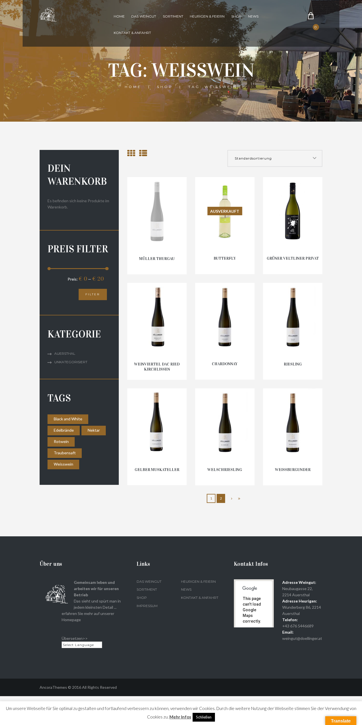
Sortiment (173, 16)
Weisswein (63, 464)
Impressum (147, 606)
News (253, 16)
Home (119, 16)
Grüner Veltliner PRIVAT (293, 258)
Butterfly (225, 258)
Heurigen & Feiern (207, 16)
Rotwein (61, 441)
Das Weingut (143, 16)
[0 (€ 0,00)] (319, 31)
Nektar (94, 430)
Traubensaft (65, 452)
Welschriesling (224, 469)
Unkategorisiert (70, 362)
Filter (92, 294)
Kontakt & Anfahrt (132, 33)
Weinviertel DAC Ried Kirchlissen (157, 367)
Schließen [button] (204, 717)
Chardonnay (225, 364)
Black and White (68, 418)
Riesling (293, 364)
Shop (236, 16)
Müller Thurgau (156, 258)
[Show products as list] (143, 153)
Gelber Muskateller (157, 469)
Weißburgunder (293, 469)
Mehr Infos (180, 716)
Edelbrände (64, 430)
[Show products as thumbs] (131, 153)
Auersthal (64, 353)
